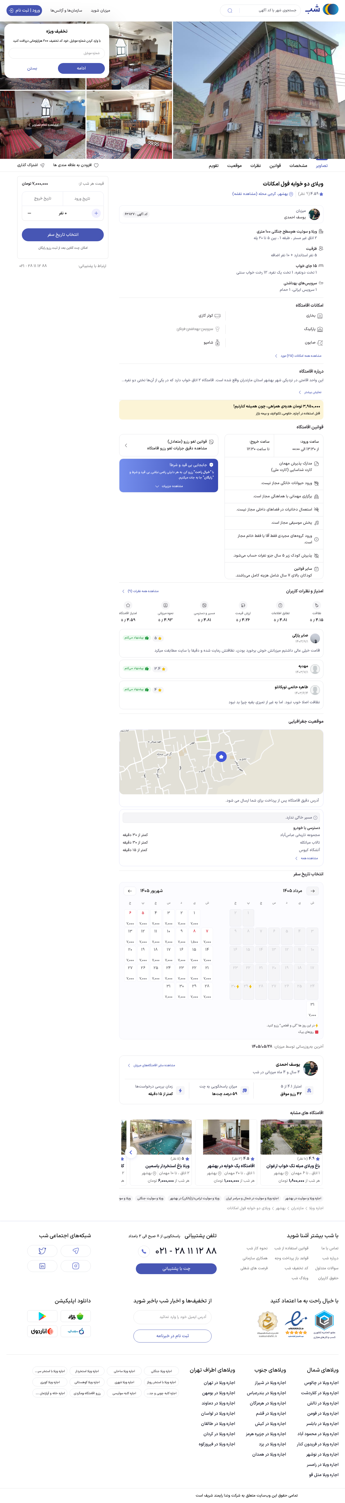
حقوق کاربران (328, 1278)
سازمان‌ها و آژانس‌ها (66, 10)
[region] (221, 762)
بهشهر (281, 1208)
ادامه (81, 68)
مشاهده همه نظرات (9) (143, 591)
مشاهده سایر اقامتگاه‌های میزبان (154, 1065)
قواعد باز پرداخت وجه (291, 1258)
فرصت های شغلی (254, 1268)
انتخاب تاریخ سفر (62, 235)
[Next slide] (131, 1152)
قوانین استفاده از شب (291, 1248)
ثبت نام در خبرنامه (172, 1336)
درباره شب (330, 1258)
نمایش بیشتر (312, 392)
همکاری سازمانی (255, 1258)
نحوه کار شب (257, 1248)
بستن (32, 68)
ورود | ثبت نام (28, 10)
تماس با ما (330, 1248)
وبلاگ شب (300, 1278)
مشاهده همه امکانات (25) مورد (301, 356)
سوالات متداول (327, 1268)
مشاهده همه (309, 858)
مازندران (297, 1208)
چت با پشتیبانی (176, 1269)
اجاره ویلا (316, 1208)
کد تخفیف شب (296, 1268)
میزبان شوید (100, 10)
